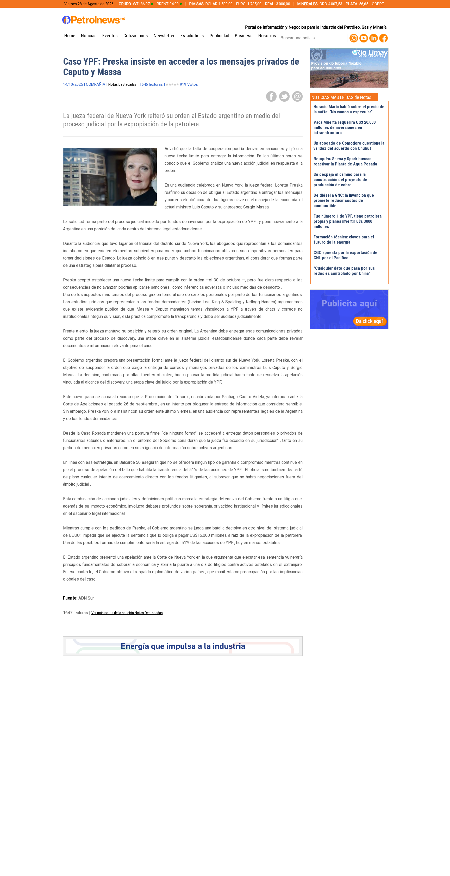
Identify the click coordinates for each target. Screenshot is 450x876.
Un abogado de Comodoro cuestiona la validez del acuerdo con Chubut (349, 145)
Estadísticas (192, 35)
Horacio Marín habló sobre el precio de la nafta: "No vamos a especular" (349, 109)
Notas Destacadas (122, 84)
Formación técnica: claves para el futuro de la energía (344, 239)
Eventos (110, 35)
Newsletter (164, 35)
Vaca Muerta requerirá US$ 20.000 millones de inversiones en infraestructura (345, 127)
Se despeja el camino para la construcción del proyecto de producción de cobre (340, 179)
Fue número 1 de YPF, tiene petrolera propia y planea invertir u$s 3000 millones (348, 221)
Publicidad (219, 35)
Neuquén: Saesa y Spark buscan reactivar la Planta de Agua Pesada (345, 161)
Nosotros (267, 35)
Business (244, 35)
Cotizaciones (135, 35)
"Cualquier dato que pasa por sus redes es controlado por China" (344, 271)
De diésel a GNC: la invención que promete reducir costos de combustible (344, 200)
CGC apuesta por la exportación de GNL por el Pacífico (345, 255)
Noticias (89, 35)
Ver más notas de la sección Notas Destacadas (127, 612)
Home (69, 35)
